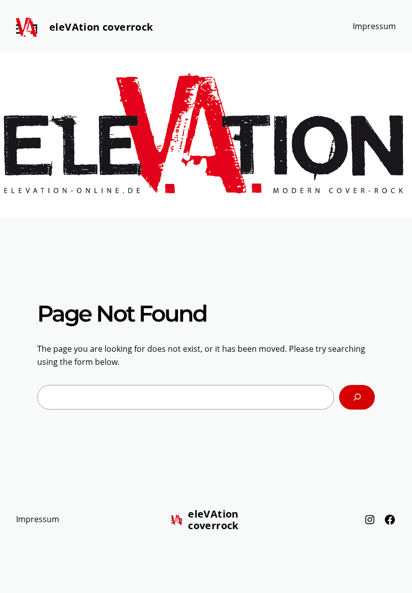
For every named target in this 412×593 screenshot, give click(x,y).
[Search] (357, 397)
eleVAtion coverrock (101, 27)
